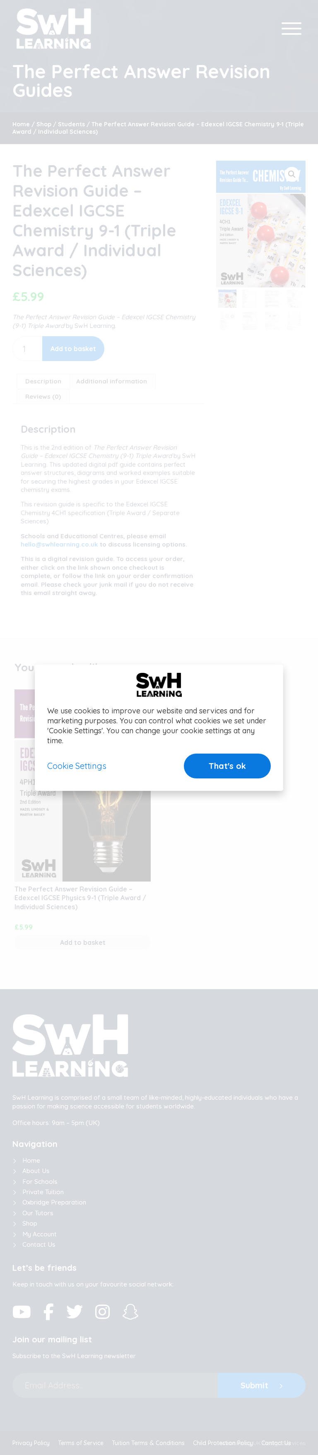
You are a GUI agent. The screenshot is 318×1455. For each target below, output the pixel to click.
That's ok (227, 766)
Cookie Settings (76, 766)
